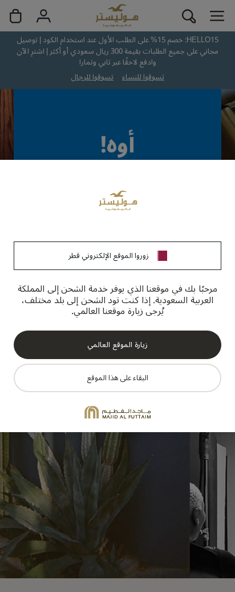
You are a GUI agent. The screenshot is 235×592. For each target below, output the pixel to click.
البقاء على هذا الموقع (117, 378)
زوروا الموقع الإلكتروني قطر (108, 256)
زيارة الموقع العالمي (117, 345)
